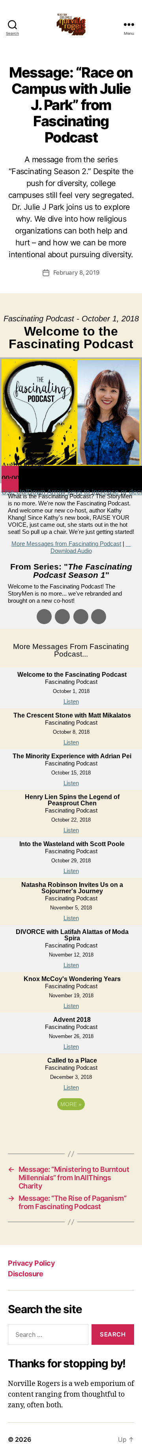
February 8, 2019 (76, 272)
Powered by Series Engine (71, 1126)
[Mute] (10, 485)
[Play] (10, 472)
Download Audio (71, 550)
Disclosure (25, 1274)
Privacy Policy (31, 1263)
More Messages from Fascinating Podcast (66, 543)
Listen (71, 701)
